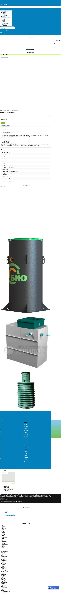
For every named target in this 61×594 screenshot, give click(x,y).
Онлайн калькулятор (57, 43)
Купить (3, 122)
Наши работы (5, 30)
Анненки (3, 562)
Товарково (4, 563)
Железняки (4, 579)
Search (1, 26)
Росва (3, 554)
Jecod (4, 20)
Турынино (3, 564)
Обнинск (3, 559)
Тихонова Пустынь (5, 570)
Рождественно (4, 587)
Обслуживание (5, 22)
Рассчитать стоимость (30, 52)
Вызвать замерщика (30, 37)
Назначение (4, 12)
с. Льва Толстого (5, 571)
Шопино (3, 586)
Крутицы (3, 557)
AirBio (4, 21)
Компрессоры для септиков (6, 17)
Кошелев (3, 583)
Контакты (5, 470)
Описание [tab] (3, 125)
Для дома (4, 13)
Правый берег (4, 582)
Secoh (4, 19)
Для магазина (5, 14)
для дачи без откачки (10, 110)
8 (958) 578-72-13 (4, 54)
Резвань (3, 575)
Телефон (6, 512)
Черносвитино (4, 556)
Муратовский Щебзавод (6, 569)
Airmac (4, 18)
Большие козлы (4, 560)
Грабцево (3, 566)
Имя (5, 511)
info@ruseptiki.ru (58, 40)
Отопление (5, 25)
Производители (4, 11)
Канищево (4, 568)
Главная (3, 10)
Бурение (4, 24)
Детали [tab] (7, 125)
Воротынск (4, 553)
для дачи (4, 110)
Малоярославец (4, 558)
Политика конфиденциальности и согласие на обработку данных (11, 501)
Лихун (3, 590)
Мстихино (3, 552)
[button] (14, 32)
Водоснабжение (5, 23)
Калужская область (5, 551)
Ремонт (3, 16)
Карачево (3, 567)
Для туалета (5, 15)
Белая (3, 555)
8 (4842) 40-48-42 (4, 57)
